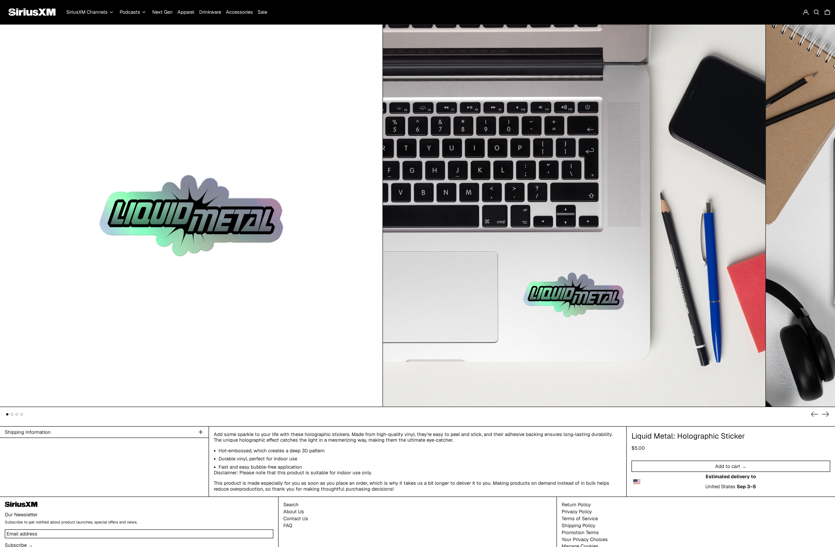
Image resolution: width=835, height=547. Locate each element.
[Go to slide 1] (7, 414)
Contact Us (295, 518)
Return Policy (576, 505)
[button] (816, 12)
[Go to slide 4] (21, 414)
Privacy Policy (577, 511)
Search (291, 505)
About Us (293, 511)
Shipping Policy (578, 525)
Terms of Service (580, 518)
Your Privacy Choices (585, 539)
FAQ (287, 525)
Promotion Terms (580, 532)
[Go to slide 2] (12, 414)
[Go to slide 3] (17, 414)
